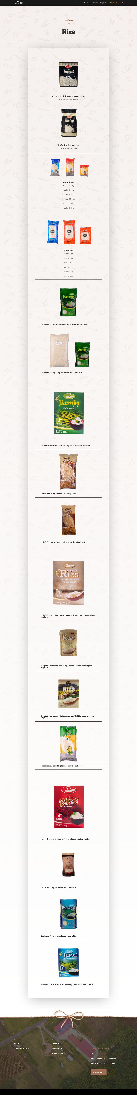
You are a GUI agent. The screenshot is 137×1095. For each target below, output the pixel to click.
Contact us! (97, 1072)
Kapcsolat (103, 3)
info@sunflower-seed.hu (100, 1049)
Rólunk (95, 3)
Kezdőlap (87, 3)
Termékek (113, 3)
